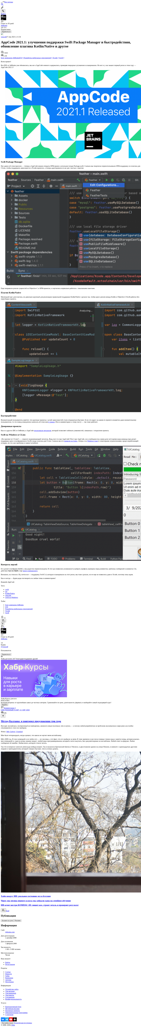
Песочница (9, 982)
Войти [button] (3, 14)
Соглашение (10, 997)
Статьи (8, 972)
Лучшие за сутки (7, 920)
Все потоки (8, 2)
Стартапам (9, 1015)
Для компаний (10, 993)
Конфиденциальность (13, 999)
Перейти (4, 705)
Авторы (8, 980)
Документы (9, 995)
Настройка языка (7, 1023)
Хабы (7, 976)
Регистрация (10, 964)
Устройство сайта (11, 989)
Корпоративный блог (13, 1007)
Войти (7, 962)
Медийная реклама (12, 1009)
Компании (9, 978)
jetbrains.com (10, 932)
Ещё (7, 911)
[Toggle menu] (2, 2)
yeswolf (3, 37)
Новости (8, 974)
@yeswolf (4, 647)
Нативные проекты (12, 1011)
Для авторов (10, 991)
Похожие (17, 920)
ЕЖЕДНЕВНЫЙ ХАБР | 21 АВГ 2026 (15, 710)
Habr (13, 1025)
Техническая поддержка (23, 1023)
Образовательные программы (16, 1013)
